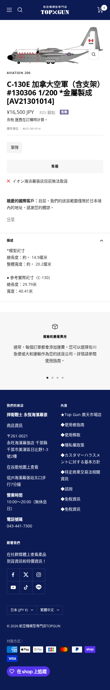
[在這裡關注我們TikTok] (25, 587)
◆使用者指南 (72, 424)
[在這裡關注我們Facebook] (13, 574)
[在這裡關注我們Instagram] (38, 574)
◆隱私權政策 (72, 445)
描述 (10, 240)
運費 (18, 119)
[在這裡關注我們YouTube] (13, 587)
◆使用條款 (70, 434)
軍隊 (15, 147)
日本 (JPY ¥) (19, 610)
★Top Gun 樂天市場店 (81, 414)
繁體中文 (47, 610)
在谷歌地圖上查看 (22, 466)
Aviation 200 (18, 73)
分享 (11, 219)
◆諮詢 (66, 488)
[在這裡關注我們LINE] (38, 587)
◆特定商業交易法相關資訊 (80, 475)
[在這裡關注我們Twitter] (25, 574)
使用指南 (53, 360)
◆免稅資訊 (70, 499)
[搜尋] (20, 9)
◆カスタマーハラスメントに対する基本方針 (80, 458)
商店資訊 (15, 425)
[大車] (100, 10)
